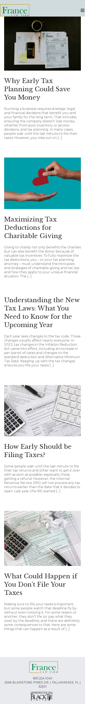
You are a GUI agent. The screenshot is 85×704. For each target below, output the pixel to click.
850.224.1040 (42, 678)
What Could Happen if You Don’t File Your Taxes (40, 584)
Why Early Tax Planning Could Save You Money (37, 89)
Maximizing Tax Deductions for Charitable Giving (33, 227)
